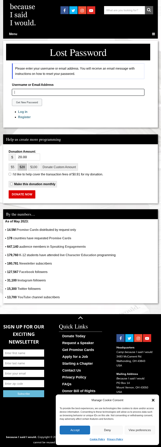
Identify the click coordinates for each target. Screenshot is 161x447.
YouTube (24, 297)
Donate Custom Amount (59, 167)
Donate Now (22, 194)
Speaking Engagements (68, 246)
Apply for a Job (75, 357)
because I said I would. (21, 437)
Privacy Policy (115, 439)
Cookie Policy (97, 439)
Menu (13, 34)
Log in (22, 111)
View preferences (140, 430)
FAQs (66, 384)
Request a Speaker (78, 343)
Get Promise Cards (78, 350)
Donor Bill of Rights (78, 391)
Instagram (24, 280)
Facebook (26, 272)
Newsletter (27, 263)
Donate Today (73, 336)
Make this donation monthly (34, 184)
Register (24, 117)
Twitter (22, 288)
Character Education (81, 255)
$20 (22, 167)
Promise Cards (27, 229)
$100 (33, 167)
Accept (75, 430)
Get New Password (27, 102)
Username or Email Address (33, 84)
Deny (107, 430)
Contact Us (71, 370)
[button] (153, 400)
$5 (12, 167)
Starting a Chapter (77, 363)
